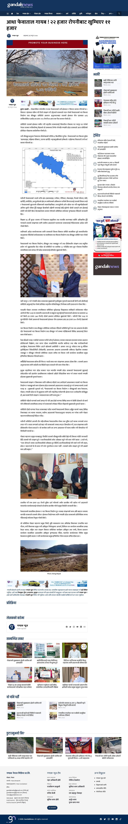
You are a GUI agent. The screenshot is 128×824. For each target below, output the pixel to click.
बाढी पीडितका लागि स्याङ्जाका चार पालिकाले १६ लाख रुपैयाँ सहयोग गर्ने (20, 757)
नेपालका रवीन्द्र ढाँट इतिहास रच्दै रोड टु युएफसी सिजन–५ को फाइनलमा (79, 757)
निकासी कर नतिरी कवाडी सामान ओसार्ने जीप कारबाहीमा (110, 123)
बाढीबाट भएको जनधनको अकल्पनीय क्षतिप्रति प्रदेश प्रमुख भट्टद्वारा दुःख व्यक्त (75, 686)
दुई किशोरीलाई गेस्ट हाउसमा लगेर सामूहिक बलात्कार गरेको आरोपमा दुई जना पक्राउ (108, 178)
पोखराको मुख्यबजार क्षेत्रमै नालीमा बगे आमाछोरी (19, 661)
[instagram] (74, 627)
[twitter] (70, 627)
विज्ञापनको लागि (101, 785)
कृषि (80, 13)
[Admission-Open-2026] (107, 52)
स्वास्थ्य (58, 13)
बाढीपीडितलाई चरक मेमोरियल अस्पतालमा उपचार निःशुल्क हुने (47, 661)
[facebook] (67, 627)
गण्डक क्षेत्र (25, 13)
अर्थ (67, 13)
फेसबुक (20, 592)
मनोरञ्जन (88, 13)
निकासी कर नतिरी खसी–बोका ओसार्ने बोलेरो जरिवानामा (111, 113)
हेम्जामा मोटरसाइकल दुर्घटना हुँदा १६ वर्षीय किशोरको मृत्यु (109, 170)
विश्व (102, 13)
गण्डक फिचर (48, 13)
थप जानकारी (52, 808)
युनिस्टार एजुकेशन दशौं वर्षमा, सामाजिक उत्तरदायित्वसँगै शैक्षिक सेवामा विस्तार (47, 687)
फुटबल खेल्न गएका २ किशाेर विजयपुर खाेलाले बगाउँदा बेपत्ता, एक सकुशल (109, 187)
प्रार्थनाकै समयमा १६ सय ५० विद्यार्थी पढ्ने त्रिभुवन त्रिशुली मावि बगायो (71, 704)
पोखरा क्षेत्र (37, 13)
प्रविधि (74, 13)
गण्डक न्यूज (22, 626)
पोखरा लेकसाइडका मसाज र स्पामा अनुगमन (108, 208)
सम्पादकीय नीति (101, 788)
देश (18, 13)
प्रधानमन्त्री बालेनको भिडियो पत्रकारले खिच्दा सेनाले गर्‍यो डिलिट (29, 714)
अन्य (110, 13)
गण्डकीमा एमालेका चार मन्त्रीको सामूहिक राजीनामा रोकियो (71, 714)
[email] (84, 627)
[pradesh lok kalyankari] (107, 236)
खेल (96, 13)
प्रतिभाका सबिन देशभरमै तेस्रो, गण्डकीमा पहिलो (106, 141)
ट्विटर (24, 592)
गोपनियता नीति (101, 791)
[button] (119, 13)
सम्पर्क (98, 781)
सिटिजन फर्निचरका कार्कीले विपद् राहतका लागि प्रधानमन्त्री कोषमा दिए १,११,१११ (75, 663)
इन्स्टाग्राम (30, 592)
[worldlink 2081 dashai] (54, 103)
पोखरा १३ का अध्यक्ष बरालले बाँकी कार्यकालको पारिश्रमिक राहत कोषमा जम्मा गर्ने (19, 687)
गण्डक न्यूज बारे (101, 778)
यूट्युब (35, 592)
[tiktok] (120, 819)
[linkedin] (81, 627)
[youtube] (77, 627)
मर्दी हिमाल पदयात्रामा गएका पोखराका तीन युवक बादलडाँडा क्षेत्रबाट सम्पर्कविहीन (107, 156)
